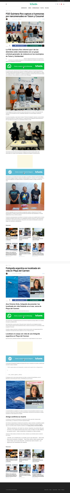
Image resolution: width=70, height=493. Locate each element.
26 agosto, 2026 (22, 241)
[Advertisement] (25, 161)
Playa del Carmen (32, 311)
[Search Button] (63, 4)
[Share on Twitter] (43, 46)
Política (42, 7)
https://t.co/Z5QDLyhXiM (13, 370)
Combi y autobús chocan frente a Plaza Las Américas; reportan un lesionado (12, 238)
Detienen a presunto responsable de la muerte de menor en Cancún (37, 238)
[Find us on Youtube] (61, 4)
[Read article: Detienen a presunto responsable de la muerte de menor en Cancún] (38, 232)
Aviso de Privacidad (14, 489)
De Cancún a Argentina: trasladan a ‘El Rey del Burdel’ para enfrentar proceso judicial (38, 253)
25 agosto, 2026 (8, 256)
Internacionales (35, 7)
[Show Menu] (6, 4)
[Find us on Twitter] (57, 4)
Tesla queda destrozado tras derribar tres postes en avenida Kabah (25, 253)
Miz (9, 19)
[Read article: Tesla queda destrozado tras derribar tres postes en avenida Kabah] (25, 247)
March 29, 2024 (25, 374)
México (29, 7)
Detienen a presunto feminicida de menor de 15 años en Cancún (25, 238)
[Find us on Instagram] (59, 4)
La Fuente (9, 489)
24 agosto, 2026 (35, 256)
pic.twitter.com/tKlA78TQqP (13, 372)
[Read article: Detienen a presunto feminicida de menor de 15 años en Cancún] (25, 232)
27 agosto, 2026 (8, 241)
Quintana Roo (24, 7)
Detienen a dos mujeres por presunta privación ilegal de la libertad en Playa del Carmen (11, 253)
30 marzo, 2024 (14, 19)
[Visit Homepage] (31, 4)
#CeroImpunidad (31, 370)
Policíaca (47, 7)
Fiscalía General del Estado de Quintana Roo (15, 58)
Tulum (7, 60)
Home (6, 10)
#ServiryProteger (23, 370)
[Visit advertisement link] (25, 66)
